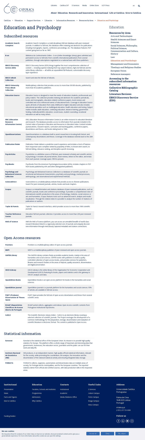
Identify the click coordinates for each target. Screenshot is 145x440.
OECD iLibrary (10, 270)
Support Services (33, 20)
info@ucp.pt (120, 407)
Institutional (10, 384)
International (101, 13)
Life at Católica (116, 13)
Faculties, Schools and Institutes (44, 389)
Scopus (8, 189)
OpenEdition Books (13, 280)
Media (84, 5)
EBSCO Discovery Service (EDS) (123, 99)
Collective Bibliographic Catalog (123, 89)
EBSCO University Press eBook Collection (12, 87)
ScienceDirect (11, 182)
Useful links (94, 384)
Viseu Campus (93, 405)
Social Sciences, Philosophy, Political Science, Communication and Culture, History (124, 49)
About (54, 13)
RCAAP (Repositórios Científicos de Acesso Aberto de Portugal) (14, 307)
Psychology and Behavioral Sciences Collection (13, 174)
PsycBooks (9, 164)
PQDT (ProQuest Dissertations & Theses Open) (15, 297)
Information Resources (65, 20)
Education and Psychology (124, 60)
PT (134, 6)
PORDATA (9, 363)
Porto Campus (93, 397)
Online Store (94, 5)
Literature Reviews (120, 94)
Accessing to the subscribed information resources (123, 81)
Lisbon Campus (94, 393)
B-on (7, 55)
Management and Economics (125, 64)
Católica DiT (64, 5)
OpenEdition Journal (13, 287)
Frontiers (9, 245)
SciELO (8, 315)
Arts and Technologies (121, 36)
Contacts (64, 384)
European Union (118, 70)
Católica (7, 20)
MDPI (7, 250)
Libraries (54, 5)
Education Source (12, 95)
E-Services (75, 5)
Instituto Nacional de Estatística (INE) (12, 355)
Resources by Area (86, 20)
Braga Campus (93, 401)
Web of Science (11, 222)
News (6, 393)
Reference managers (120, 74)
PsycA (7, 154)
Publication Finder (12, 144)
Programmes (37, 393)
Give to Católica (133, 13)
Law (113, 57)
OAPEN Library (11, 255)
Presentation (8, 389)
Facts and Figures (10, 397)
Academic (63, 393)
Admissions (36, 397)
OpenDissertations (13, 134)
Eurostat (8, 341)
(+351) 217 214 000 (123, 410)
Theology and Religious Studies (126, 67)
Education (63, 13)
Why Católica (37, 401)
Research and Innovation (81, 13)
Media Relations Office (68, 397)
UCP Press (105, 5)
